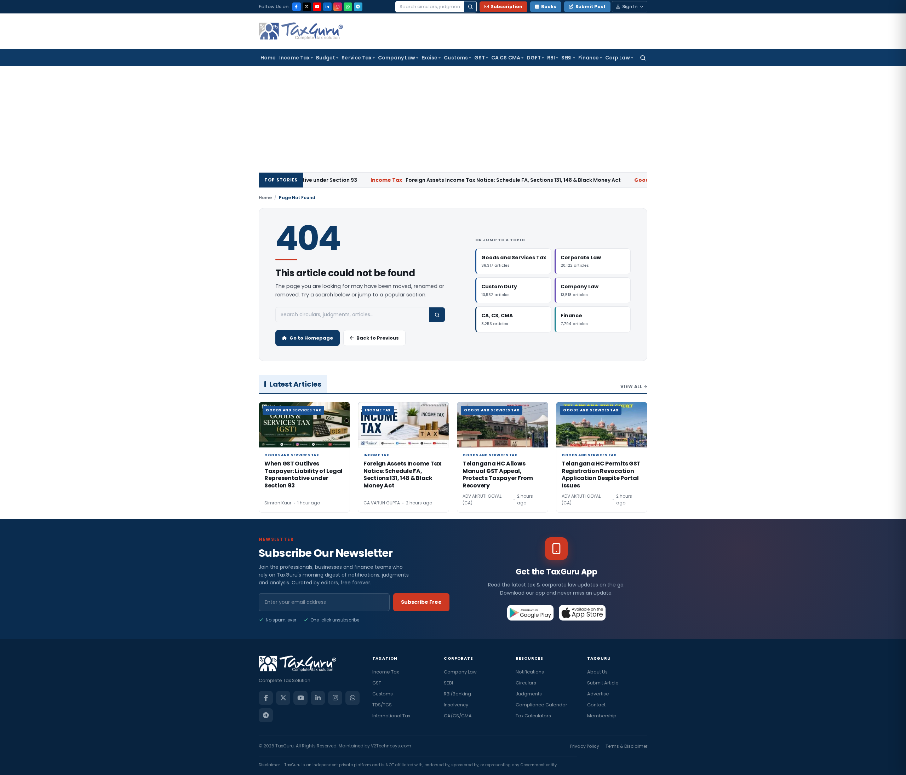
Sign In (629, 6)
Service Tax (357, 57)
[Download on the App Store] (582, 613)
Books (548, 7)
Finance (588, 57)
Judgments (529, 693)
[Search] (470, 6)
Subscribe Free (421, 602)
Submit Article (603, 682)
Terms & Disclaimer (626, 746)
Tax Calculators (533, 715)
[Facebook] (296, 6)
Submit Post (590, 7)
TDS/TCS (382, 704)
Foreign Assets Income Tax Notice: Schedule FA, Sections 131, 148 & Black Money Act (466, 180)
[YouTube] (317, 6)
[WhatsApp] (348, 6)
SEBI (566, 57)
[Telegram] (358, 6)
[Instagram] (337, 6)
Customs (456, 57)
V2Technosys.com (391, 746)
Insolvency (456, 704)
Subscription (506, 7)
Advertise (598, 693)
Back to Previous (377, 338)
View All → (633, 386)
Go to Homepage (311, 338)
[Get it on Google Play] (531, 613)
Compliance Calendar (541, 704)
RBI (551, 57)
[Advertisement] (453, 119)
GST (479, 57)
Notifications (530, 672)
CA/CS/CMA (458, 715)
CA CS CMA (505, 57)
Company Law (396, 57)
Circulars (526, 682)
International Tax (391, 715)
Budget (325, 57)
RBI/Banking (457, 693)
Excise (429, 57)
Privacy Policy (584, 746)
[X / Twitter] (307, 6)
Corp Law (617, 57)
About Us (597, 672)
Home (268, 57)
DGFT (534, 57)
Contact (596, 704)
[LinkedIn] (327, 6)
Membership (602, 715)
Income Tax (294, 57)
